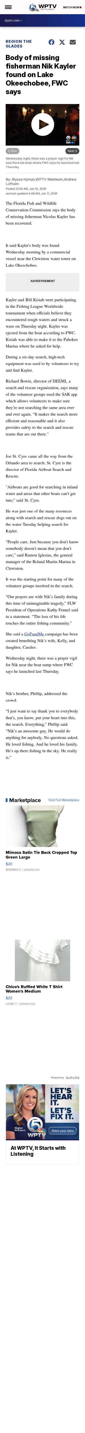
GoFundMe (34, 634)
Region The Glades (19, 43)
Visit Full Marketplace (63, 800)
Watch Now (71, 7)
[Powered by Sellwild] (72, 1077)
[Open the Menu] (8, 7)
